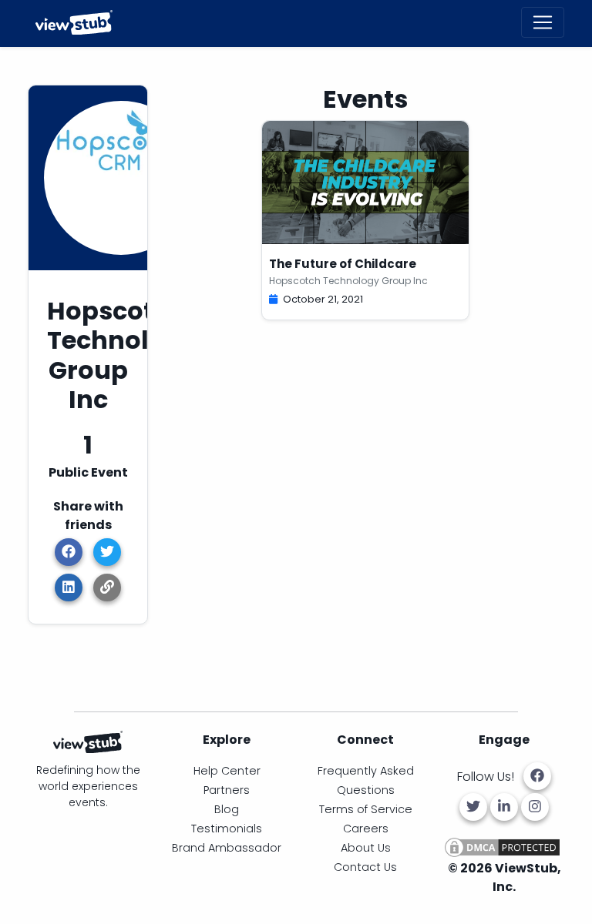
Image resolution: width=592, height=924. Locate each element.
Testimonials (226, 828)
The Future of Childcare (342, 264)
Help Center (227, 770)
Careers (365, 828)
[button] (107, 587)
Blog (226, 809)
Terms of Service (365, 809)
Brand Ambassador (226, 847)
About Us (366, 847)
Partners (227, 790)
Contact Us (365, 867)
